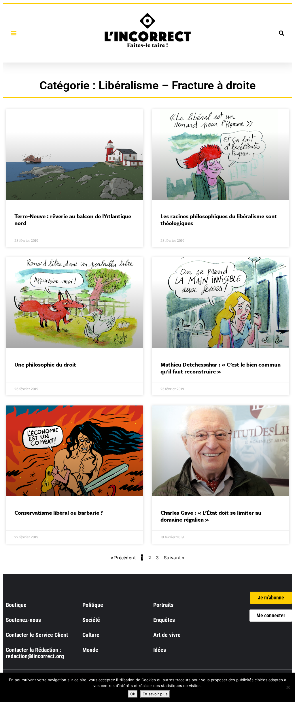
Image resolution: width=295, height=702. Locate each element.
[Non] (288, 687)
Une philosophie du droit (45, 364)
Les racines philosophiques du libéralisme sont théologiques (218, 219)
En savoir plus (155, 694)
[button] (13, 33)
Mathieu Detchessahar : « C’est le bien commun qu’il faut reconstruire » (220, 368)
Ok (132, 694)
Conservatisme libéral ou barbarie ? (58, 512)
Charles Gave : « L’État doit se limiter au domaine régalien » (210, 516)
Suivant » (174, 557)
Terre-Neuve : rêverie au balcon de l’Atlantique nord (72, 219)
